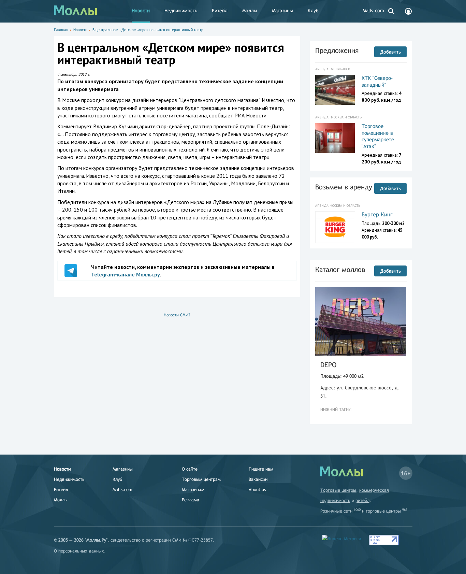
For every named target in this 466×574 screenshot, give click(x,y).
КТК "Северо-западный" (377, 81)
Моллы (249, 10)
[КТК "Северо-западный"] (335, 90)
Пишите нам (261, 469)
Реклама (190, 499)
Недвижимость (180, 10)
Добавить (390, 52)
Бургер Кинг (377, 214)
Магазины (282, 10)
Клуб (313, 10)
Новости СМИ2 (177, 315)
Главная (61, 30)
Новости (141, 10)
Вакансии (258, 479)
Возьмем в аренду (343, 187)
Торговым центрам (201, 479)
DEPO (328, 365)
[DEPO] (361, 321)
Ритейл (220, 10)
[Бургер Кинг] (335, 227)
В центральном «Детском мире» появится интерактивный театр (147, 30)
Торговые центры (338, 490)
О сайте (190, 469)
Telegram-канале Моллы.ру (125, 274)
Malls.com (373, 10)
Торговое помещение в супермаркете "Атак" (378, 136)
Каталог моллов (340, 269)
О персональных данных (79, 551)
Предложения (337, 50)
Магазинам (193, 489)
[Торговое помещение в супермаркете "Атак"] (335, 138)
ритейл (362, 500)
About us (257, 489)
